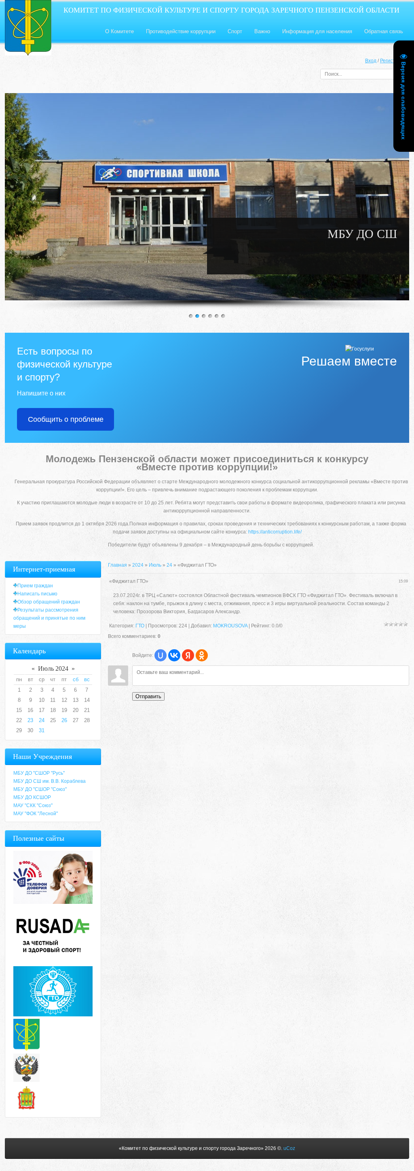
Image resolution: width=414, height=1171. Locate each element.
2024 (138, 565)
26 (64, 720)
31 (41, 730)
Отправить (148, 696)
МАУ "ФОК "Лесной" (35, 813)
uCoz (289, 1148)
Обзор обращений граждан (48, 602)
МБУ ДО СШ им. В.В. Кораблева (49, 781)
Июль (155, 565)
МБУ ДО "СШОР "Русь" (39, 773)
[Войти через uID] (160, 655)
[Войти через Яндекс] (188, 655)
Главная (117, 565)
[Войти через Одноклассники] (202, 655)
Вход (370, 61)
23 (30, 720)
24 (169, 565)
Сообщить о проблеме (66, 419)
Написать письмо (37, 594)
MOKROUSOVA (230, 626)
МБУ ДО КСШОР (32, 797)
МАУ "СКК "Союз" (33, 805)
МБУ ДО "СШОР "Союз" (40, 789)
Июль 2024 (53, 668)
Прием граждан (35, 586)
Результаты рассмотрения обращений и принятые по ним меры (49, 618)
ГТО (139, 626)
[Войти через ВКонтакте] (174, 655)
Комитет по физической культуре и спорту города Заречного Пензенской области (231, 10)
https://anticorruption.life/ (275, 532)
